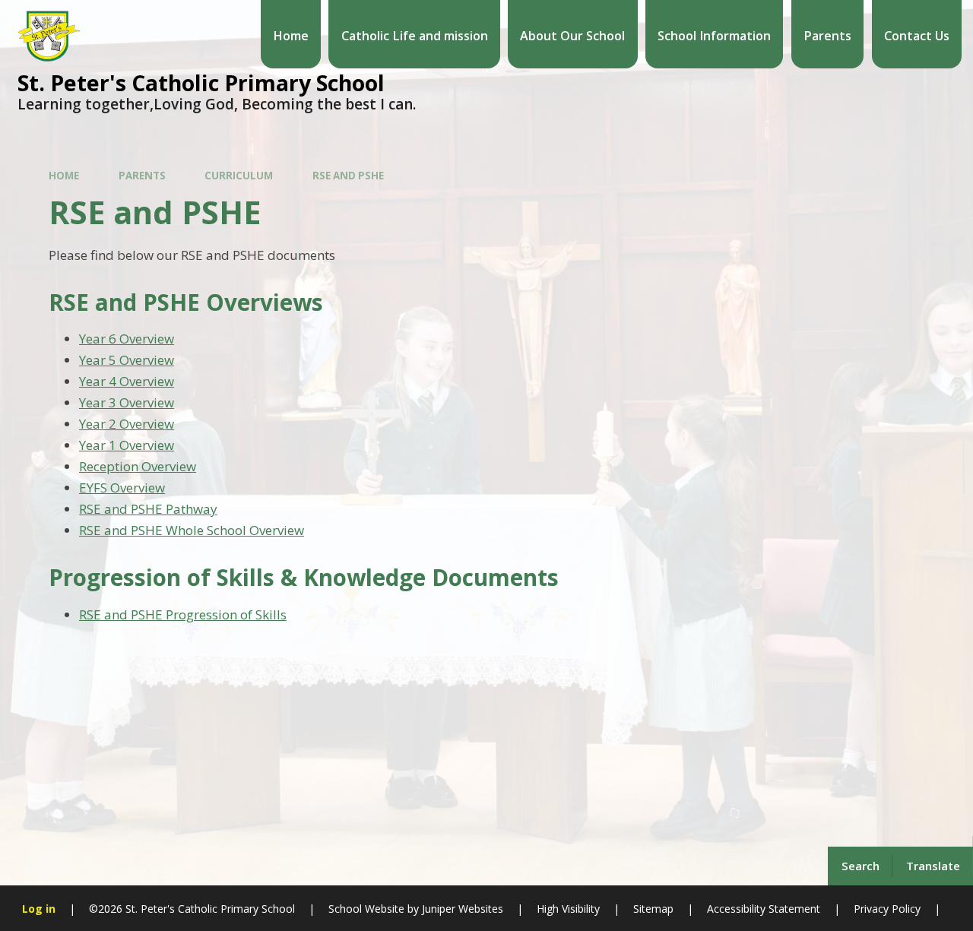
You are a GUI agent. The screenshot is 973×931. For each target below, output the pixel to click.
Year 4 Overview (126, 381)
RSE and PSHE (348, 175)
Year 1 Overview (126, 445)
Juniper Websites (461, 908)
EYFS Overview (122, 487)
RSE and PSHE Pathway (148, 509)
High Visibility (568, 908)
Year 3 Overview (126, 402)
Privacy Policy (887, 908)
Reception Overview (137, 466)
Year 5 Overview (126, 360)
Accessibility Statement (763, 908)
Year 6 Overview (126, 338)
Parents (142, 175)
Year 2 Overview (126, 423)
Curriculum (238, 175)
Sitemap (653, 908)
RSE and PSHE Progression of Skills (183, 614)
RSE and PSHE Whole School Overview (191, 530)
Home (64, 175)
